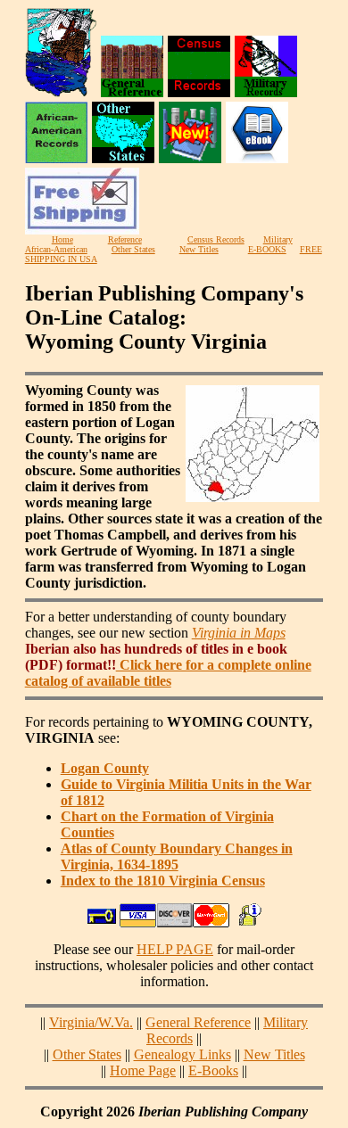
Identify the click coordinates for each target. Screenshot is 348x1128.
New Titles (199, 249)
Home (62, 239)
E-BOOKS (267, 249)
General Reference (198, 1022)
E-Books (213, 1070)
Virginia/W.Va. (91, 1022)
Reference (125, 239)
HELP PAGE (175, 949)
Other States (133, 249)
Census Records (215, 239)
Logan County (105, 768)
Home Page (143, 1070)
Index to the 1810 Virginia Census (163, 880)
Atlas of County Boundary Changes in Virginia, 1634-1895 (177, 856)
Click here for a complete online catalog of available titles (168, 672)
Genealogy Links (182, 1054)
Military (278, 239)
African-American (56, 249)
